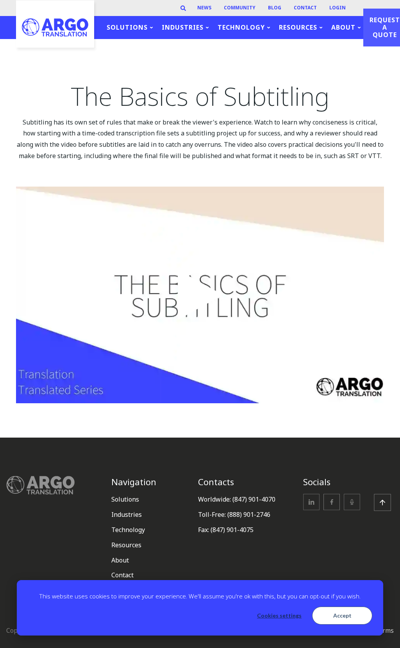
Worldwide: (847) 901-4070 (236, 499)
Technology (128, 529)
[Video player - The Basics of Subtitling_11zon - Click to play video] (200, 295)
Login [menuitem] (337, 8)
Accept (342, 615)
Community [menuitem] (239, 8)
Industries (126, 514)
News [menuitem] (204, 8)
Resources (126, 545)
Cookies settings (279, 615)
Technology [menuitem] (241, 27)
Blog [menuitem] (274, 8)
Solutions (125, 499)
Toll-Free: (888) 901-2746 (234, 514)
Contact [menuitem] (305, 8)
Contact (122, 575)
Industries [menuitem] (183, 27)
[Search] (183, 8)
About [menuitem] (343, 27)
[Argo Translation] (55, 27)
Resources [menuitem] (298, 27)
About (120, 560)
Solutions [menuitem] (127, 27)
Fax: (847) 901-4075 (226, 529)
